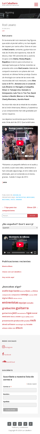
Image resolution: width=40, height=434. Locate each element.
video (10, 328)
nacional (6, 199)
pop (27, 317)
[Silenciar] (32, 253)
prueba (27, 321)
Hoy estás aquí (8, 277)
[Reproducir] (5, 253)
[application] (20, 244)
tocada (29, 324)
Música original (25, 424)
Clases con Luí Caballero (11, 272)
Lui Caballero (9, 3)
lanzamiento (21, 313)
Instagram (8, 347)
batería (22, 291)
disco (10, 298)
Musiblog (17, 195)
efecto (20, 298)
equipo (22, 302)
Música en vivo (9, 424)
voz (14, 328)
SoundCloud (10, 362)
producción (19, 320)
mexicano (31, 197)
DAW (35, 295)
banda (16, 290)
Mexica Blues (7, 266)
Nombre (6, 394)
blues (27, 291)
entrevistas (21, 197)
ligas (29, 313)
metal (34, 313)
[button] (37, 4)
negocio (23, 316)
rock (13, 199)
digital (5, 298)
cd (31, 291)
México (13, 317)
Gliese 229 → (32, 207)
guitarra (22, 308)
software (11, 324)
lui (3, 31)
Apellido (6, 402)
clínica (35, 291)
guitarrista (7, 313)
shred (4, 324)
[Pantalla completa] (35, 253)
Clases (15, 424)
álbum (19, 327)
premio (31, 316)
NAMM (18, 317)
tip (25, 324)
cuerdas (31, 295)
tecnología (19, 324)
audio (5, 290)
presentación (7, 321)
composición (6, 295)
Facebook (7, 355)
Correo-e (7, 386)
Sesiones (20, 424)
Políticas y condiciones (20, 427)
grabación (8, 308)
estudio (30, 303)
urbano (19, 199)
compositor (15, 295)
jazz (14, 312)
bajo (11, 290)
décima (15, 298)
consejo (24, 294)
